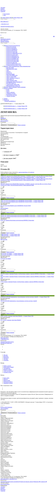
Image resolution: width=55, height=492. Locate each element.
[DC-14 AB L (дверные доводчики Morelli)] (27, 316)
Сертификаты (6, 368)
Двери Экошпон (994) (11, 80)
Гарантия (3, 11)
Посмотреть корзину (6, 39)
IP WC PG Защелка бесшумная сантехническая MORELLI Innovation (17, 220)
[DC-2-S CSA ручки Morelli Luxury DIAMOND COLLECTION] (27, 201)
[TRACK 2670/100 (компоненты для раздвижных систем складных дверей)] (27, 297)
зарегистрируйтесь (23, 172)
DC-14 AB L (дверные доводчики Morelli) (11, 320)
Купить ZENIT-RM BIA (6, 407)
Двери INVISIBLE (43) (11, 75)
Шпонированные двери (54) (13, 85)
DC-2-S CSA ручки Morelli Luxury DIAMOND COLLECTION (16, 205)
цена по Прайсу (4, 120)
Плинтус (8, 71)
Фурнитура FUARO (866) (12, 61)
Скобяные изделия (10, 93)
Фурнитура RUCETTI (11, 50)
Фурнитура (9, 72)
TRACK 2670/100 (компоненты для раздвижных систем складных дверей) (19, 301)
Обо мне (5, 355)
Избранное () (37, 481)
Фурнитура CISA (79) (11, 62)
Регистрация (6, 13)
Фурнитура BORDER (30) (12, 57)
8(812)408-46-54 (4, 21)
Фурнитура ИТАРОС (11, 48)
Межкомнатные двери (11, 69)
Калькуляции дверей (8, 367)
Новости (5, 379)
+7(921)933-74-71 (5, 24)
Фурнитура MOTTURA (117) (13, 63)
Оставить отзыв (7, 372)
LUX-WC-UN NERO (6, 258)
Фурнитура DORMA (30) (12, 58)
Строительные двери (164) (12, 84)
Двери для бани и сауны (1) (13, 78)
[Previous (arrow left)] (1, 406)
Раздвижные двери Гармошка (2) (14, 81)
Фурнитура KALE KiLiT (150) (13, 65)
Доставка (3, 7)
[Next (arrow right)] (2, 406)
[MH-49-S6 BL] (27, 235)
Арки (7, 70)
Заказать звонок (29, 481)
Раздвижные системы (11, 94)
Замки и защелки (10, 92)
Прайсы (2, 8)
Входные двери (10, 67)
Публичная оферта (8, 381)
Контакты (3, 10)
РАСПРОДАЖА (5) (11, 83)
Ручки (7, 89)
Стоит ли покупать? (8, 371)
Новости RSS (6, 380)
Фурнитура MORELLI (11, 49)
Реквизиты (6, 357)
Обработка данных (8, 383)
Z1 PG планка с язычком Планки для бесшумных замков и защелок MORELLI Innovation (22, 281)
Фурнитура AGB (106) (11, 52)
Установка (5, 360)
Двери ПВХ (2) (10, 79)
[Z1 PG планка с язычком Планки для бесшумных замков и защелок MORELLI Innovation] (27, 276)
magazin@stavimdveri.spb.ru (7, 26)
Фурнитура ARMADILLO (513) (14, 53)
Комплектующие (10, 74)
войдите (32, 172)
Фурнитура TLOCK (11, 46)
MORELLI (3, 118)
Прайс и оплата (7, 365)
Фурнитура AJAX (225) (12, 54)
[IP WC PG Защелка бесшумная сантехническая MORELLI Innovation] (27, 216)
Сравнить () (44, 481)
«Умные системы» (10, 96)
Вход (4, 15)
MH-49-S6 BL (4, 239)
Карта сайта (6, 378)
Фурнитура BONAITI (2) (12, 56)
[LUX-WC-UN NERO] (27, 254)
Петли (7, 91)
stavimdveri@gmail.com (6, 343)
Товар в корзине (21, 125)
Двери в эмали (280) (11, 76)
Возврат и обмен (7, 369)
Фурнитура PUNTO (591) (12, 59)
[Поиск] (14, 19)
